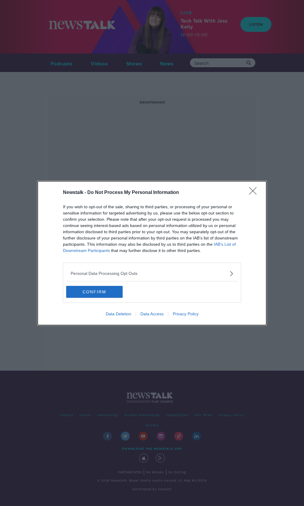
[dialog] (152, 253)
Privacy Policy (186, 313)
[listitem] (152, 273)
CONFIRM (94, 291)
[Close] (254, 192)
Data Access (152, 313)
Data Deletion (118, 313)
